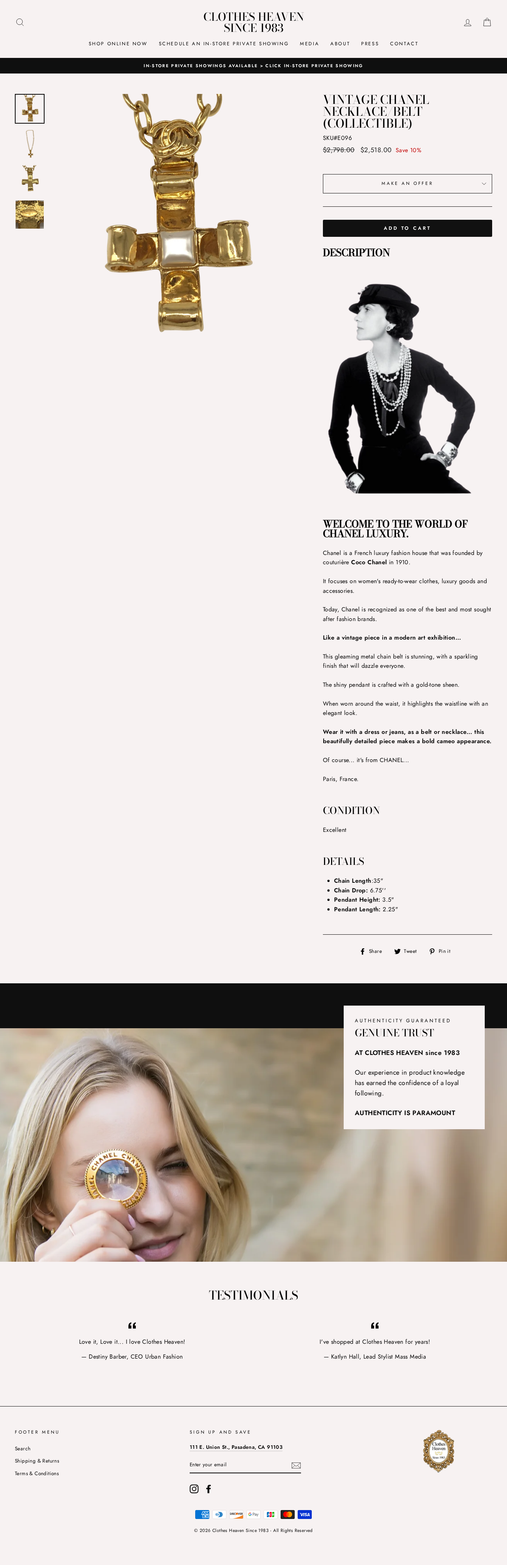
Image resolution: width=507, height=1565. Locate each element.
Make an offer (407, 183)
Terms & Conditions (37, 1473)
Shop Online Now (118, 43)
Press (370, 43)
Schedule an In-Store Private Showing (224, 43)
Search (22, 1448)
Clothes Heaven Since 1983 (253, 22)
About (340, 43)
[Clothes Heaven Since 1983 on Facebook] (208, 1488)
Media (309, 43)
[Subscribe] (296, 1465)
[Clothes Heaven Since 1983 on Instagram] (194, 1488)
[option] (174, 218)
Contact (404, 43)
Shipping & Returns (37, 1460)
